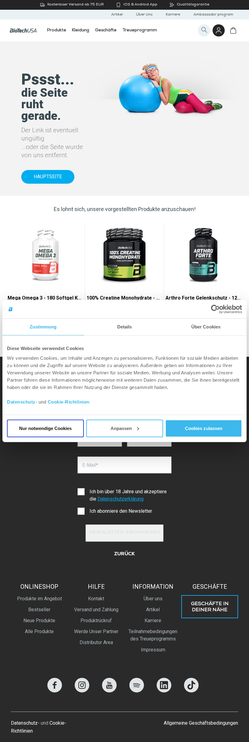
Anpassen (121, 428)
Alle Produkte (39, 631)
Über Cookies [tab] (205, 326)
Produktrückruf (96, 620)
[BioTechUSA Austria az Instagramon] (82, 690)
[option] (45, 277)
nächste (234, 277)
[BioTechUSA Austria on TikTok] (191, 690)
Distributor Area (96, 642)
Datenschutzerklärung (120, 499)
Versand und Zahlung (96, 609)
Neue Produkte (39, 620)
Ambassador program (213, 15)
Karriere (173, 15)
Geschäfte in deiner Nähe (210, 607)
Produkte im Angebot (39, 599)
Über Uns (144, 15)
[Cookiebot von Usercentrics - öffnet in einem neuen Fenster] (215, 309)
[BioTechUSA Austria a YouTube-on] (109, 690)
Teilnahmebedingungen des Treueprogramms (152, 635)
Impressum (153, 650)
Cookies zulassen (203, 428)
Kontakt (96, 599)
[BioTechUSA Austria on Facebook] (54, 690)
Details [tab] (124, 326)
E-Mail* (90, 465)
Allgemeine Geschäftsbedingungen (201, 723)
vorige (14, 277)
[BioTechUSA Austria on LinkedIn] (164, 690)
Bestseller (39, 609)
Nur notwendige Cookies (45, 428)
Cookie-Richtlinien (69, 401)
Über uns (153, 599)
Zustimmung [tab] (43, 326)
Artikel (117, 15)
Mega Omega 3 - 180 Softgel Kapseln (50, 298)
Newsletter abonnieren (124, 532)
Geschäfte (210, 586)
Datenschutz (21, 401)
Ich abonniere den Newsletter (121, 511)
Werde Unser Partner (96, 631)
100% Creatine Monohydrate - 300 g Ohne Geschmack (148, 298)
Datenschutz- (25, 723)
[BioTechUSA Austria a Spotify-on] (136, 690)
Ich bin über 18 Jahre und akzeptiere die (128, 495)
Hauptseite (48, 176)
